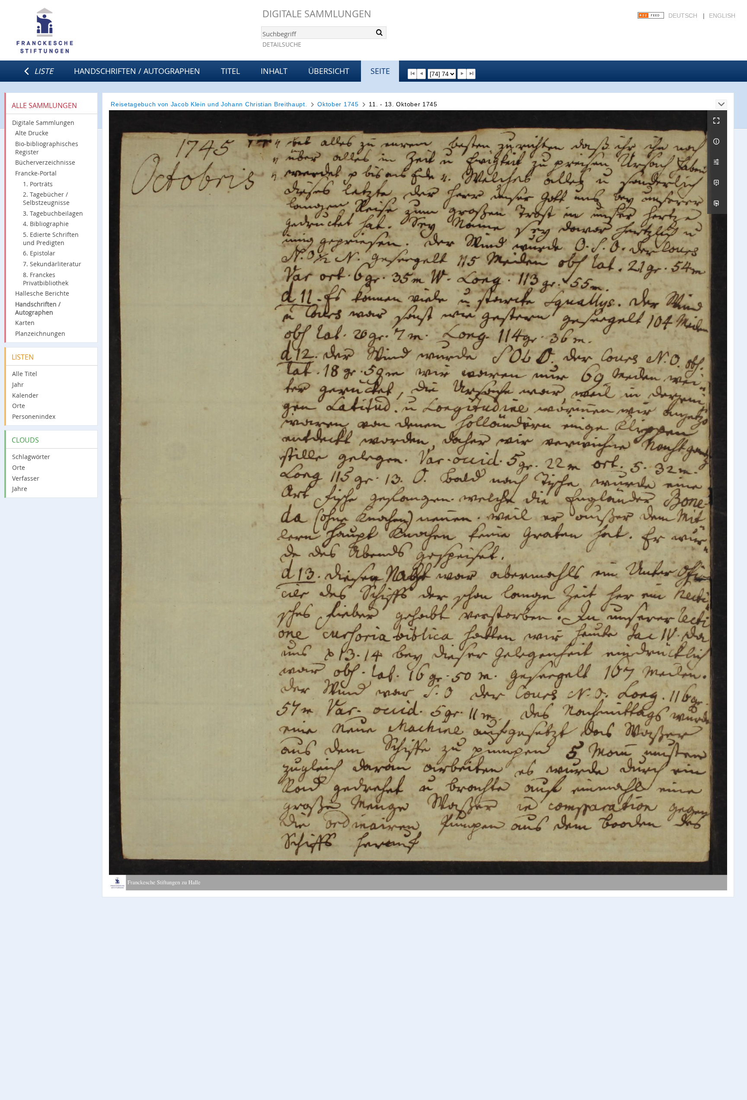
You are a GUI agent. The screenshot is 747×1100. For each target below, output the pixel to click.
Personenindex (33, 416)
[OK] (379, 32)
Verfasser (25, 478)
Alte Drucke (31, 133)
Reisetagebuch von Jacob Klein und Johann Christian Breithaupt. (209, 104)
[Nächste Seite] (461, 74)
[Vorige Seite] (421, 74)
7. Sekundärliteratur (52, 264)
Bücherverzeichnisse (45, 162)
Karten (25, 323)
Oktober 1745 (337, 104)
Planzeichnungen (40, 333)
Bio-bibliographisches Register (46, 148)
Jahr (18, 384)
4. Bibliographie (46, 224)
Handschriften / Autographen (137, 71)
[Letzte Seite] (471, 74)
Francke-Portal (36, 173)
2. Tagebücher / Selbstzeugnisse (46, 198)
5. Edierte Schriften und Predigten (51, 238)
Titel (230, 71)
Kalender (25, 395)
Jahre (19, 489)
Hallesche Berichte (42, 293)
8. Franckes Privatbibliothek (45, 279)
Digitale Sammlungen (316, 13)
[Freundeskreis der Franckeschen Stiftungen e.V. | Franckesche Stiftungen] (69, 31)
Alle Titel (24, 374)
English (722, 15)
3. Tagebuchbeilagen (53, 213)
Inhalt (274, 71)
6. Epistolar (39, 253)
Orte (18, 406)
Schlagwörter (31, 457)
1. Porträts (38, 184)
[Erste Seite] (412, 74)
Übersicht (328, 71)
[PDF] (717, 182)
